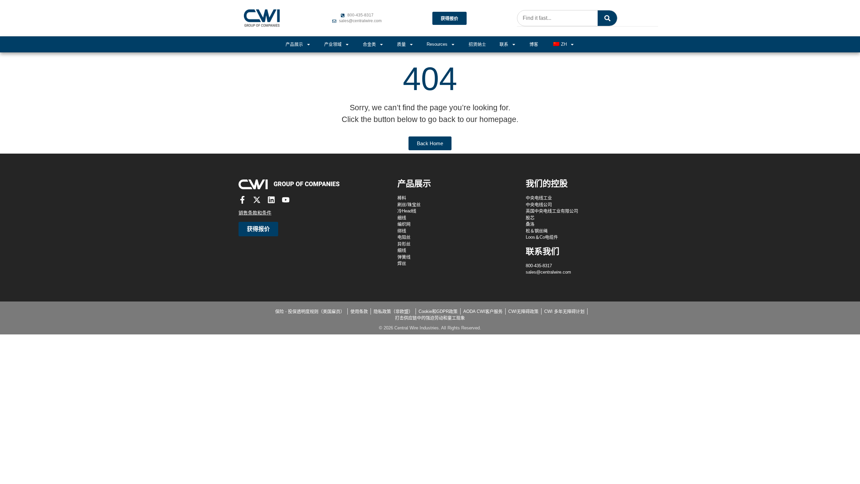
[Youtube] (286, 200)
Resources (437, 44)
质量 (401, 44)
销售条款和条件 (255, 212)
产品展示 (294, 44)
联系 (504, 44)
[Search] (607, 18)
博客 (533, 44)
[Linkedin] (271, 200)
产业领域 (333, 44)
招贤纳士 (477, 44)
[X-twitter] (257, 200)
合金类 (369, 44)
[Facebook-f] (242, 200)
